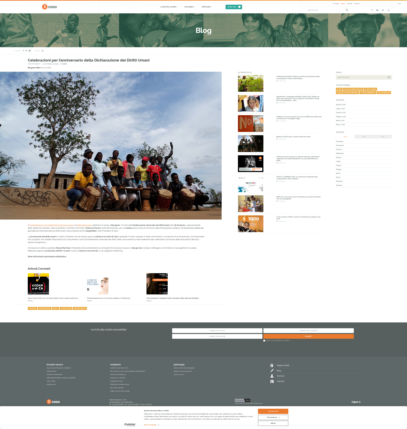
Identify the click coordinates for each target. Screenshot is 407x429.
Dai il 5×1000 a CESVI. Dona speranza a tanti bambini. (127, 371)
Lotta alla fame (51, 371)
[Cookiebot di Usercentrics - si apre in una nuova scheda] (130, 424)
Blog (343, 3)
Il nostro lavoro (168, 7)
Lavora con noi (179, 374)
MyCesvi (357, 3)
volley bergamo (384, 92)
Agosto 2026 (341, 105)
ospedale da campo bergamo (347, 92)
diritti (55, 308)
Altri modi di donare (117, 388)
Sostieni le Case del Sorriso (119, 368)
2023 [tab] (382, 136)
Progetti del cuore (116, 381)
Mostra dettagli (150, 425)
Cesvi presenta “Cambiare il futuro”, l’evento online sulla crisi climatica (172, 299)
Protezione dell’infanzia (55, 374)
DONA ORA (232, 7)
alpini (339, 89)
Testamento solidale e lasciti (119, 384)
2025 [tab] (345, 136)
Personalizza (272, 417)
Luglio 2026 (340, 109)
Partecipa (206, 7)
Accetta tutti (273, 411)
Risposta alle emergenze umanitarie (59, 368)
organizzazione (80, 308)
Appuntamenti (34, 64)
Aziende (349, 3)
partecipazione (44, 308)
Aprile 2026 (340, 120)
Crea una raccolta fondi (118, 374)
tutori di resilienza (368, 92)
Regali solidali (283, 365)
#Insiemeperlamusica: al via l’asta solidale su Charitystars (108, 299)
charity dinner (370, 89)
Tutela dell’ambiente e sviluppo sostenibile (61, 378)
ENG (399, 3)
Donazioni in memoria (117, 378)
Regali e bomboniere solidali (120, 391)
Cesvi (64, 64)
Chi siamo (336, 3)
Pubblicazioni (51, 384)
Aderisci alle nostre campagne (184, 368)
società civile (66, 308)
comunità (32, 308)
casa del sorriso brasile (353, 89)
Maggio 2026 (341, 117)
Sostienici (189, 7)
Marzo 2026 (340, 124)
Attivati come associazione (183, 371)
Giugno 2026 (341, 112)
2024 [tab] (364, 136)
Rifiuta (273, 423)
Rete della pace (84, 225)
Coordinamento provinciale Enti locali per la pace (51, 225)
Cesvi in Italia (51, 381)
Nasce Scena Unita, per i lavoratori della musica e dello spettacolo (53, 299)
